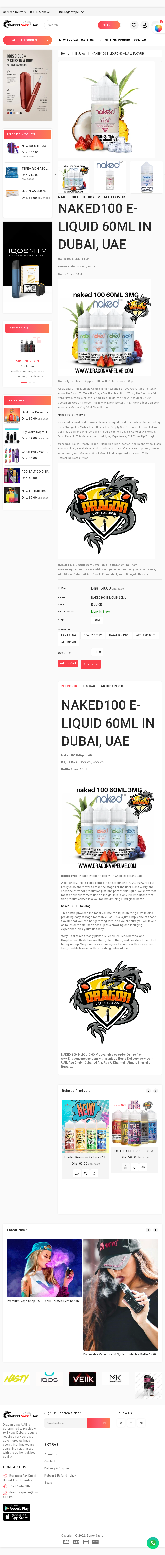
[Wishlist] (86, 1173)
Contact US (143, 40)
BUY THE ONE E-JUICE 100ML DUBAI (138, 1151)
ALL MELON (68, 642)
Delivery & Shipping (57, 1468)
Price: (62, 587)
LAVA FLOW (68, 635)
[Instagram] (141, 1423)
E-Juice (80, 53)
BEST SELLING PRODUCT (114, 40)
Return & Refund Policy (60, 1475)
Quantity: (64, 653)
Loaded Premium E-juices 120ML (87, 1157)
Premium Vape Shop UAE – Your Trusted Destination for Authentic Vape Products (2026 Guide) (72, 1301)
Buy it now (91, 664)
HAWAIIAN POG (119, 635)
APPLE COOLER (146, 635)
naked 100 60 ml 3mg (71, 414)
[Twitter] (121, 1423)
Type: (61, 604)
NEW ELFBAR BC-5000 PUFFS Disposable (51, 491)
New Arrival (69, 40)
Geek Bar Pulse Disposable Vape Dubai (49, 412)
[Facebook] (131, 1423)
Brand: (62, 597)
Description (69, 686)
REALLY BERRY (93, 635)
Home (65, 53)
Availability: (66, 611)
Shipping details (112, 686)
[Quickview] (94, 1173)
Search (49, 1482)
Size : (61, 620)
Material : (65, 629)
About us (50, 1454)
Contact (49, 1461)
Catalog (87, 40)
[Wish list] (134, 25)
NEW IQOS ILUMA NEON (38, 146)
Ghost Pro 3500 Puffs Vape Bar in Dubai (50, 452)
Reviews (89, 686)
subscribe (99, 1423)
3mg (97, 620)
